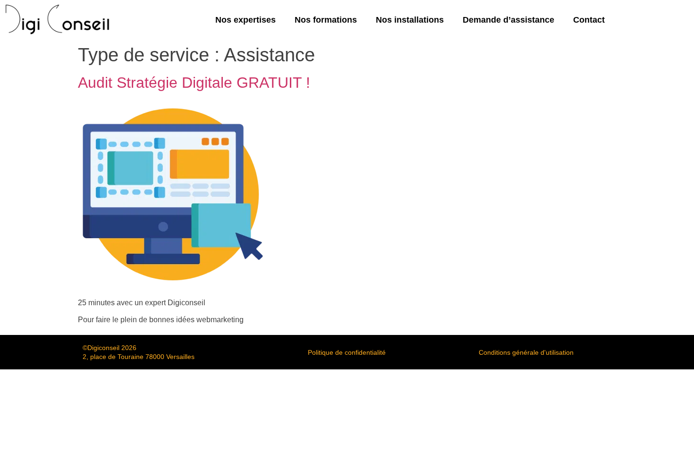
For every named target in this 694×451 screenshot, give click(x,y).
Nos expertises (245, 20)
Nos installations (410, 20)
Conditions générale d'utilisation (526, 352)
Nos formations (326, 20)
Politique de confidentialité (347, 352)
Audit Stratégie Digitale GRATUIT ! (194, 82)
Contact (589, 20)
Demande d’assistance (508, 20)
